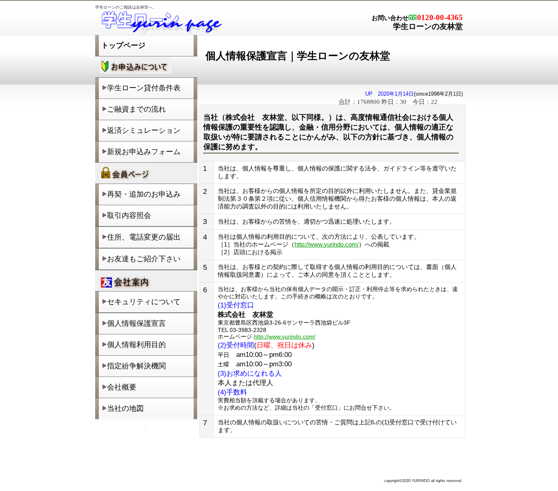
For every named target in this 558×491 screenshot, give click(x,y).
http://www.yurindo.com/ (327, 244)
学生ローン (197, 22)
